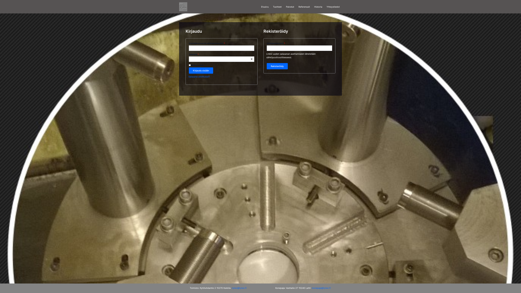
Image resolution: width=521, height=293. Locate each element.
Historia (318, 6)
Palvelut (290, 6)
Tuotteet (277, 6)
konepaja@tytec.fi (321, 288)
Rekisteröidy (277, 66)
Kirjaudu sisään (201, 70)
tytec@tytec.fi (239, 288)
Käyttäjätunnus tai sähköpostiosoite (211, 43)
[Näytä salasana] (252, 59)
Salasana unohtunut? (199, 76)
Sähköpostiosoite (280, 43)
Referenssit (304, 6)
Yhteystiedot (333, 6)
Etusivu (265, 6)
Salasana (198, 53)
